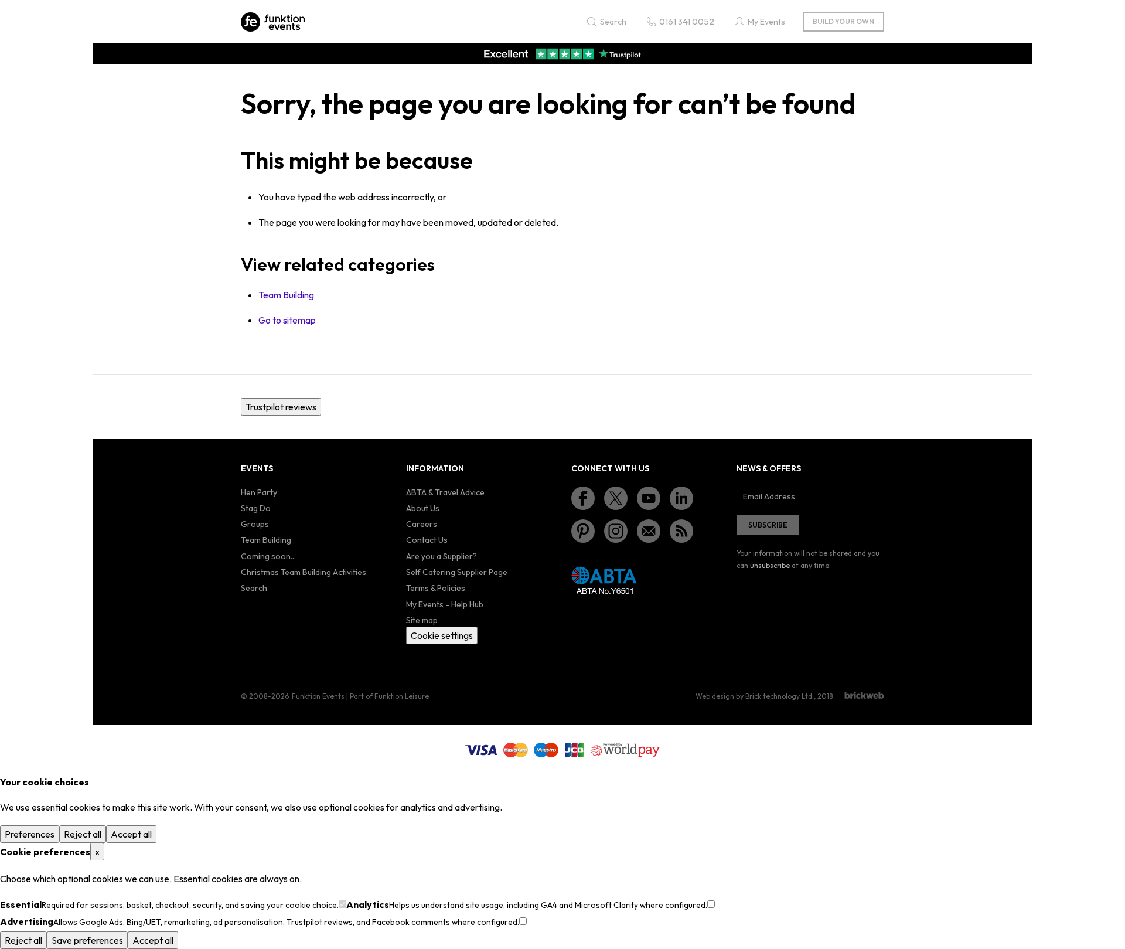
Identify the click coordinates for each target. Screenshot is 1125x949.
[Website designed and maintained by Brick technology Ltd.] (864, 695)
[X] (615, 498)
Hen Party (259, 492)
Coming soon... (268, 556)
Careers (421, 524)
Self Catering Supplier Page (456, 572)
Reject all (82, 834)
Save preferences (87, 940)
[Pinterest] (583, 531)
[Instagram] (615, 531)
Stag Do (256, 508)
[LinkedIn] (681, 498)
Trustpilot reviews (281, 407)
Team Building (286, 295)
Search (254, 588)
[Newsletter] (648, 531)
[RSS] (681, 531)
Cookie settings (442, 635)
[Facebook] (583, 498)
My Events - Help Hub (444, 604)
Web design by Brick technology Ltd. (755, 696)
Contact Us (427, 540)
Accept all (131, 834)
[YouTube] (648, 498)
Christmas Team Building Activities (303, 572)
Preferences (29, 834)
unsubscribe (770, 565)
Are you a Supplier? (441, 556)
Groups (255, 524)
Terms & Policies (435, 588)
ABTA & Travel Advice (445, 492)
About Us (422, 508)
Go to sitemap (287, 320)
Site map (422, 620)
